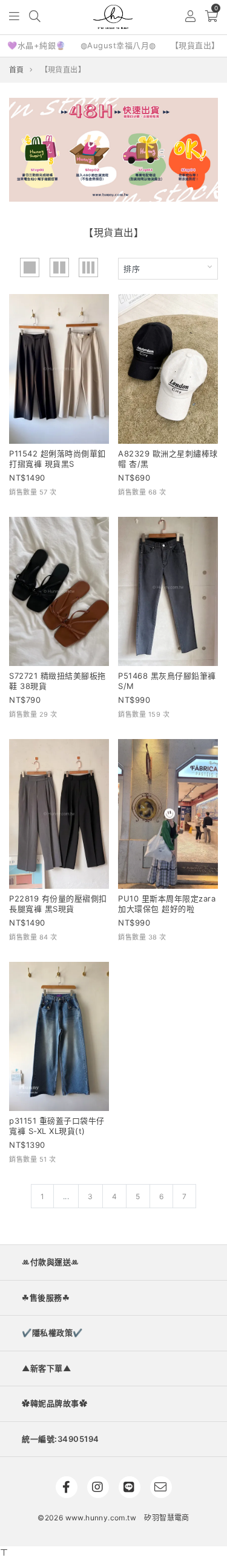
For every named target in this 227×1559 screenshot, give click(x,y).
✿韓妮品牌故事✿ (54, 1403)
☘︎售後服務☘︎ (46, 1297)
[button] (15, 17)
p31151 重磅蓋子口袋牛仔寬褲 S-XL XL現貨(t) (57, 1126)
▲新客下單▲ (46, 1368)
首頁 (16, 69)
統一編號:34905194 (60, 1439)
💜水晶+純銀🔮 (36, 45)
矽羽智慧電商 (166, 1517)
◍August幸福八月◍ (118, 45)
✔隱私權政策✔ (52, 1332)
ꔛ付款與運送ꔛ (50, 1262)
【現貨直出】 (195, 45)
